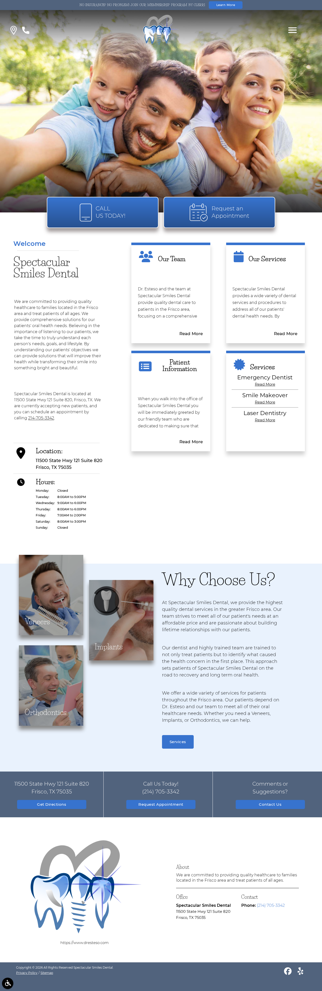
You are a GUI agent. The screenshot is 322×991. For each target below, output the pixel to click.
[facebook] (287, 972)
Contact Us (270, 804)
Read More (191, 333)
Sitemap (47, 973)
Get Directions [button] (51, 804)
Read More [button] (265, 384)
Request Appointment (160, 804)
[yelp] (300, 972)
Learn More (225, 5)
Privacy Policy (26, 973)
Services (178, 741)
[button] (14, 30)
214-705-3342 (41, 418)
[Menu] (292, 30)
